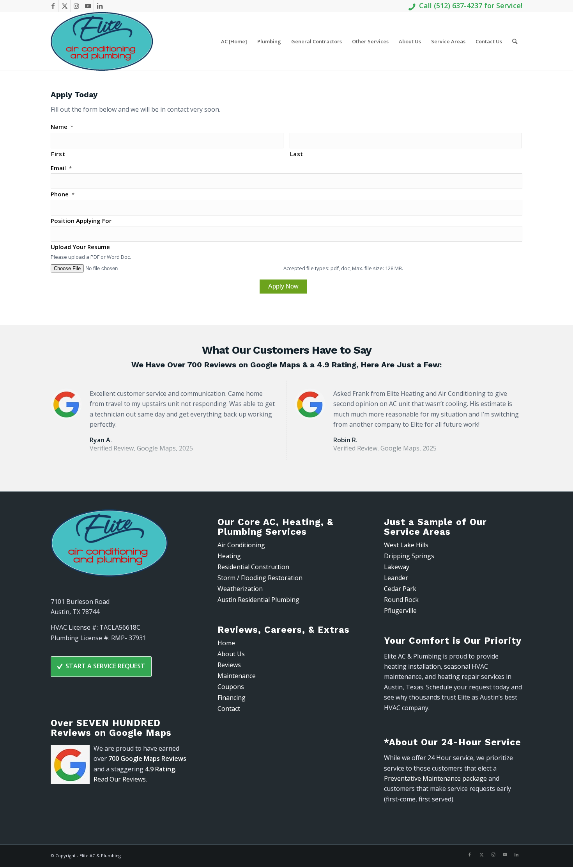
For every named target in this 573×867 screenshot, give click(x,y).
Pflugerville (400, 610)
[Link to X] (64, 6)
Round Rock (401, 599)
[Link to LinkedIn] (100, 6)
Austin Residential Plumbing (258, 599)
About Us (231, 654)
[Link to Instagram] (76, 6)
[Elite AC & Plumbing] (102, 41)
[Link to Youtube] (88, 6)
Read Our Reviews (120, 779)
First (58, 154)
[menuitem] (234, 41)
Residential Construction (253, 567)
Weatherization (240, 588)
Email (61, 168)
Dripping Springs (409, 556)
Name (62, 126)
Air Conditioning (241, 545)
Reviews (229, 664)
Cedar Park (400, 588)
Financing (232, 697)
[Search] (514, 41)
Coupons (231, 686)
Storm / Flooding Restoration (260, 577)
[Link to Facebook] (52, 6)
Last (297, 154)
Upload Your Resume (80, 247)
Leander (396, 577)
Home (226, 643)
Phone (62, 194)
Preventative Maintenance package (435, 778)
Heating (229, 556)
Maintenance (237, 675)
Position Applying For (81, 220)
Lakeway (396, 567)
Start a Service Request (105, 666)
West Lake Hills (406, 545)
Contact (229, 708)
